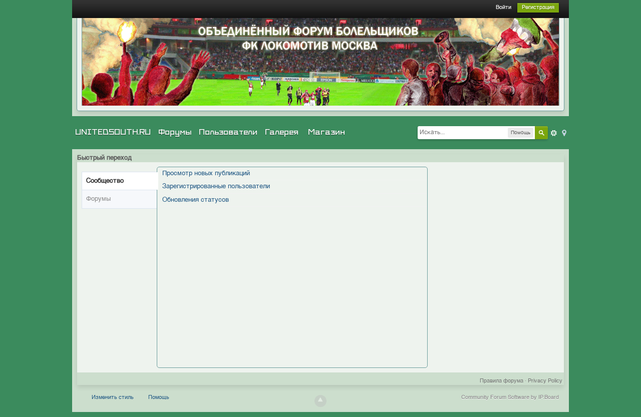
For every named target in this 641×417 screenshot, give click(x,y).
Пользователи (228, 132)
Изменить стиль (113, 397)
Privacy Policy (545, 381)
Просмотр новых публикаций (206, 173)
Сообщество (105, 181)
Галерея (281, 132)
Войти (503, 8)
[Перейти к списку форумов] (320, 62)
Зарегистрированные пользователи (216, 186)
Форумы (174, 132)
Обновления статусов (195, 200)
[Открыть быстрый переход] (563, 132)
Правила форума (501, 381)
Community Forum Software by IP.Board (510, 397)
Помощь (158, 397)
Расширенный (554, 133)
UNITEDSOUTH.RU (113, 132)
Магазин (326, 132)
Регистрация (538, 8)
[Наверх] (320, 401)
